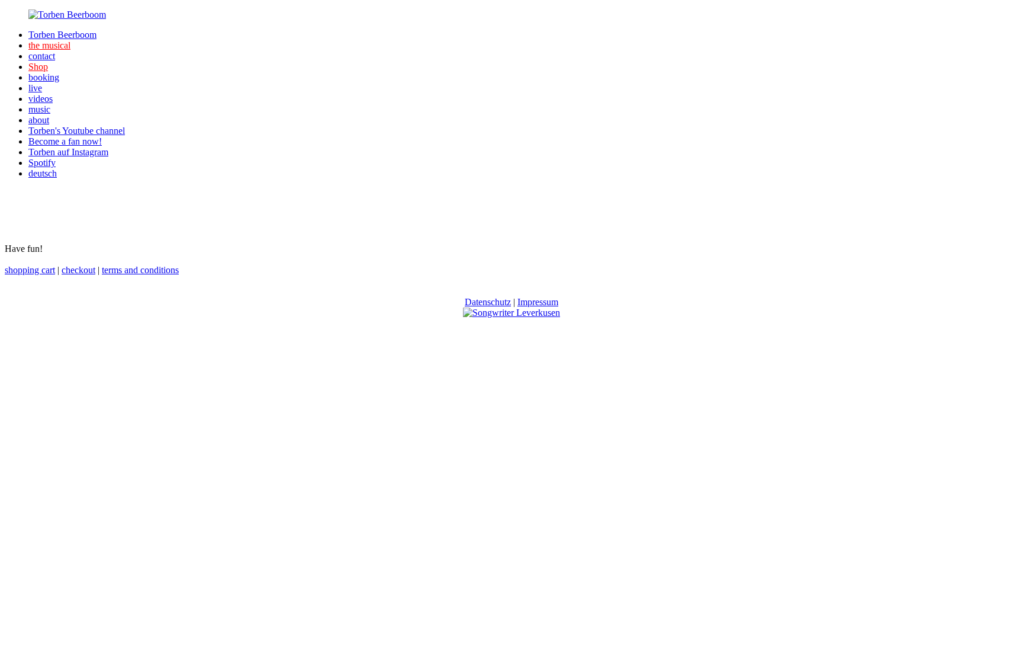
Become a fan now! (65, 141)
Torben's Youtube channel (76, 131)
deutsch (42, 173)
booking (43, 77)
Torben (62, 35)
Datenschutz (488, 302)
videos (40, 99)
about (38, 120)
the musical (49, 45)
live (35, 88)
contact (41, 56)
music (39, 109)
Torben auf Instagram (68, 152)
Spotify (42, 163)
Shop (38, 67)
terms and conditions (140, 270)
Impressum (537, 302)
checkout (78, 270)
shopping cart (30, 270)
